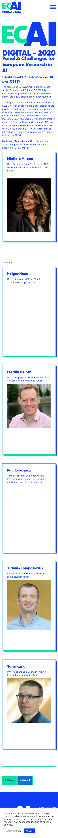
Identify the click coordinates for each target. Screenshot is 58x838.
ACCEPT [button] (30, 831)
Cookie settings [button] (13, 831)
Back (10, 780)
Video (23, 780)
